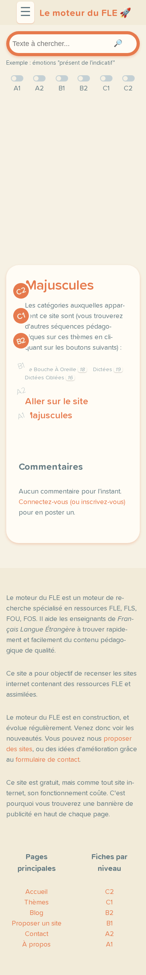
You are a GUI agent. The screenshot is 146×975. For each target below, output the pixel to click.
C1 (21, 316)
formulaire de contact (47, 759)
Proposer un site (37, 923)
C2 (21, 291)
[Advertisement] (73, 179)
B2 (21, 341)
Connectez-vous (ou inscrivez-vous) (72, 502)
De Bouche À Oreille (55, 369)
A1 (21, 416)
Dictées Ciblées (49, 377)
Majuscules (59, 286)
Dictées (107, 369)
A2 (21, 391)
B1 (21, 366)
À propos (36, 944)
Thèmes (36, 902)
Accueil (36, 891)
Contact (36, 934)
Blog (36, 913)
